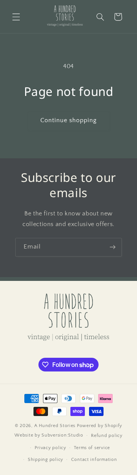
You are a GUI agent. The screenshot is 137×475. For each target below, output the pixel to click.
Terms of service (92, 447)
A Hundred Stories (55, 425)
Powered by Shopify (99, 425)
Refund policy (107, 435)
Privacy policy (50, 447)
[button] (16, 17)
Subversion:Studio (62, 435)
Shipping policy (45, 459)
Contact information (94, 459)
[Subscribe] (112, 247)
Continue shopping (68, 120)
